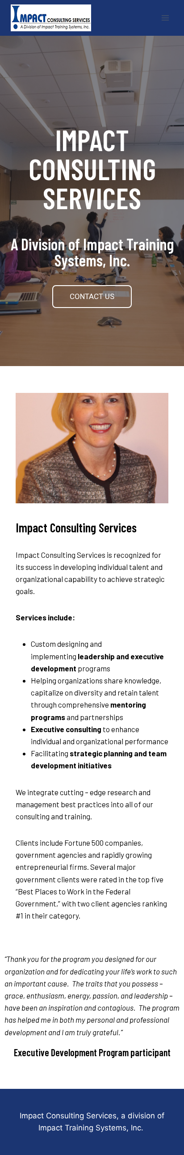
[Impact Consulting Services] (55, 17)
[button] (92, 296)
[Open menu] (165, 18)
